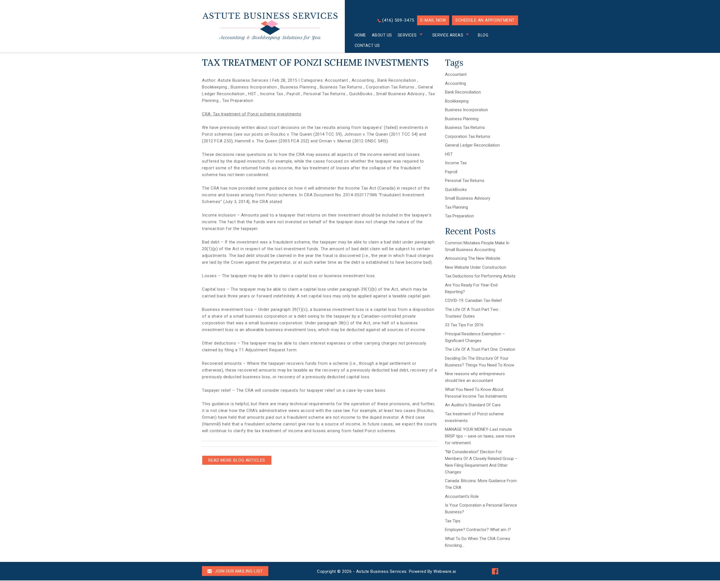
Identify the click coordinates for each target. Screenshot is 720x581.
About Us (382, 35)
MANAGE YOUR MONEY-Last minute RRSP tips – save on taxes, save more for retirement (480, 436)
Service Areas (448, 35)
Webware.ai (444, 571)
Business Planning (298, 87)
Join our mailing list (238, 571)
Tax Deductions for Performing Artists (480, 276)
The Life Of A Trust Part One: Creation (480, 349)
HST (252, 93)
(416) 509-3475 (398, 20)
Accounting (363, 80)
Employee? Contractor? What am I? (478, 529)
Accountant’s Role (462, 496)
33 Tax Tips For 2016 (464, 324)
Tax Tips (452, 520)
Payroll (293, 93)
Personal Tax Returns (324, 93)
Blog (483, 35)
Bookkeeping (214, 87)
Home (360, 35)
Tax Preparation (237, 100)
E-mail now (433, 20)
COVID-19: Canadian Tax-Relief (473, 300)
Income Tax (271, 93)
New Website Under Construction (475, 267)
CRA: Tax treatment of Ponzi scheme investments (251, 114)
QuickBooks (360, 93)
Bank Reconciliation (396, 80)
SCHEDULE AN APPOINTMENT (485, 20)
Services (407, 35)
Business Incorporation (254, 87)
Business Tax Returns (341, 87)
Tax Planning (456, 207)
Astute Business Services (381, 571)
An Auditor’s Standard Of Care (473, 404)
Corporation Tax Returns (390, 87)
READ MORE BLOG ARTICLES (236, 460)
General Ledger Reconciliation (472, 145)
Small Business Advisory (400, 93)
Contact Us (367, 45)
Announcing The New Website (472, 258)
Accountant (336, 80)
